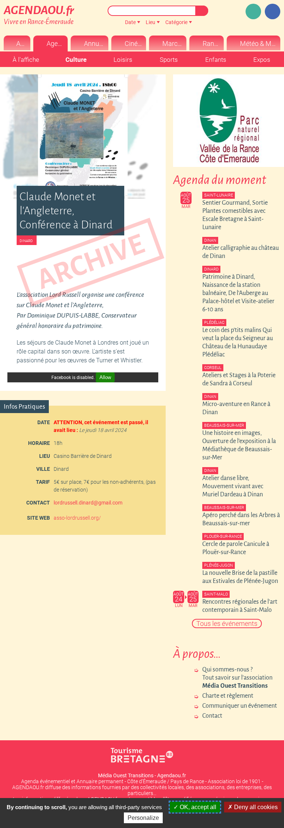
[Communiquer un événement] (253, 11)
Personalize (143, 818)
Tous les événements (226, 623)
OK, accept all (197, 807)
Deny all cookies (255, 807)
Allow (105, 377)
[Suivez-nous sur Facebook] (272, 11)
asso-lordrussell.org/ (77, 518)
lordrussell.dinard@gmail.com (88, 503)
